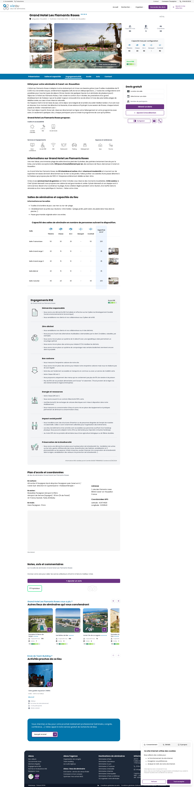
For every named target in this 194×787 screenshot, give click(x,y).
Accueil (115, 7)
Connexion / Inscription (169, 1)
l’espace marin (36, 103)
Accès (88, 76)
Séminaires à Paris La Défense (109, 776)
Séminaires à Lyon (105, 764)
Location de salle (136, 91)
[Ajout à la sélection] (49, 630)
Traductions (20, 1)
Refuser (154, 782)
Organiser (139, 7)
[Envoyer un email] (154, 121)
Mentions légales (34, 764)
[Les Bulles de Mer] (68, 627)
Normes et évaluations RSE (37, 769)
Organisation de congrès (72, 759)
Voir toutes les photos (107, 64)
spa (56, 103)
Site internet (31, 552)
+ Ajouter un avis (74, 581)
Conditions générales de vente (110, 785)
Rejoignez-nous (33, 771)
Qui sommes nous (34, 761)
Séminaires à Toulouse (107, 766)
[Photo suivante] (119, 46)
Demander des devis (158, 7)
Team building (68, 761)
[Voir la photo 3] (41, 61)
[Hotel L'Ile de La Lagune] (95, 627)
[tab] (150, 745)
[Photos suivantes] (40, 66)
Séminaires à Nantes (106, 771)
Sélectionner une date (138, 96)
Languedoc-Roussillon (39, 19)
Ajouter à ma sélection (146, 113)
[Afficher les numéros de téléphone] (160, 121)
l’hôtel (39, 95)
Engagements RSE (73, 76)
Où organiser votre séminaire (109, 778)
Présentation (34, 76)
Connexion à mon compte (72, 774)
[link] (180, 7)
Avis (98, 76)
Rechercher (125, 7)
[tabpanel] (166, 761)
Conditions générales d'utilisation (131, 785)
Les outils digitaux (69, 764)
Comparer (141, 121)
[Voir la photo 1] (41, 30)
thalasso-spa (47, 98)
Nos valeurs (32, 759)
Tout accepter (178, 782)
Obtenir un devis (145, 107)
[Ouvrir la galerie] (88, 46)
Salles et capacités (52, 76)
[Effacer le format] (162, 91)
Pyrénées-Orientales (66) (59, 19)
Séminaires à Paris (105, 759)
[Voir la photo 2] (41, 46)
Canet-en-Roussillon (78, 19)
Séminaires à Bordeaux (107, 761)
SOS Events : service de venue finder (76, 772)
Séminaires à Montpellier (107, 774)
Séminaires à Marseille (106, 769)
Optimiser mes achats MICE (73, 776)
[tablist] (166, 744)
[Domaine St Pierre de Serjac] (40, 627)
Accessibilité (9, 1)
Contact (156, 1)
